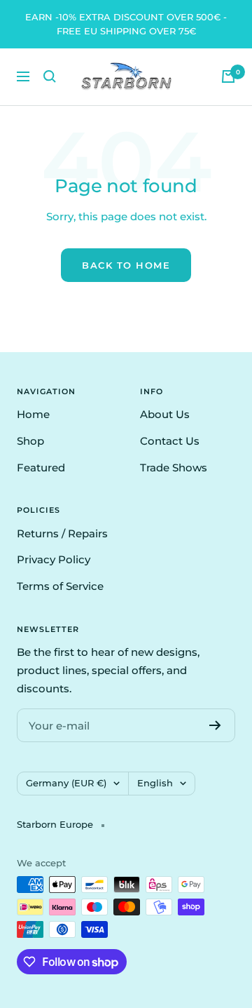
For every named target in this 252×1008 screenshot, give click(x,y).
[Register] (215, 725)
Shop (30, 441)
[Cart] (228, 76)
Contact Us (170, 441)
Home (33, 414)
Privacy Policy (53, 559)
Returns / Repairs (62, 533)
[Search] (49, 76)
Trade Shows (173, 467)
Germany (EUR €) (66, 782)
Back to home (126, 265)
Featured (41, 467)
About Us (165, 414)
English (155, 782)
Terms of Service (60, 586)
